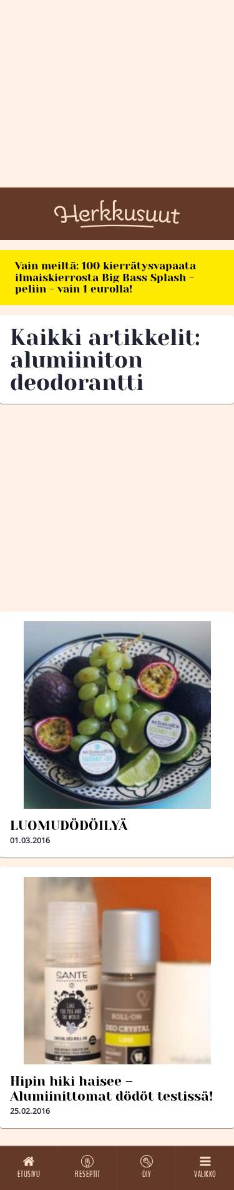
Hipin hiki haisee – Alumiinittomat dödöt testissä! (111, 1089)
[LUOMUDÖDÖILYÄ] (117, 715)
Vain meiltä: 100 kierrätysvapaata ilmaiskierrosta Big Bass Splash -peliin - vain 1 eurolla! (105, 277)
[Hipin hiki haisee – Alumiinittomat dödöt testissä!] (117, 970)
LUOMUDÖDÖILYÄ (68, 825)
